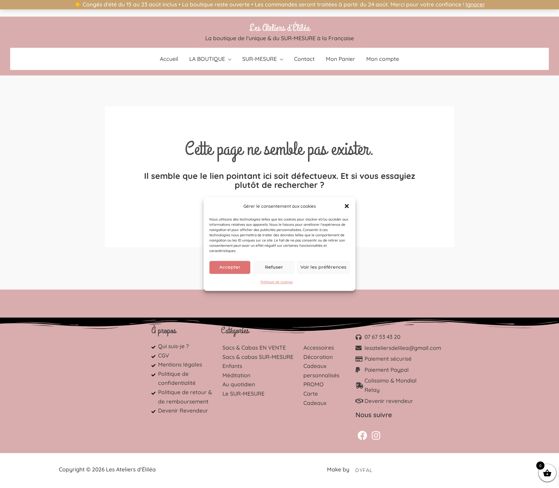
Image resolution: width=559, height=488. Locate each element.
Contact (304, 58)
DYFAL (363, 470)
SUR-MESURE (259, 58)
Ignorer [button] (475, 4)
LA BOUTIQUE (207, 58)
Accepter (229, 267)
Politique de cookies (277, 282)
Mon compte (382, 58)
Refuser (274, 267)
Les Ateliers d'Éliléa (279, 28)
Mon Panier (340, 58)
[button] (347, 206)
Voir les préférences (323, 267)
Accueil (169, 58)
